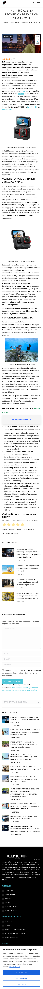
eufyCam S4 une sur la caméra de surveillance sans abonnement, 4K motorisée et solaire (23, 779)
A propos (8, 922)
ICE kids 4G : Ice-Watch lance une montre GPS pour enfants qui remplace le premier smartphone (25, 806)
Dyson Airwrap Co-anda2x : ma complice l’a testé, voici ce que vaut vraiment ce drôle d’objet (24, 744)
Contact (8, 926)
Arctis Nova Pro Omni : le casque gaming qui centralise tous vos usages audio (28, 582)
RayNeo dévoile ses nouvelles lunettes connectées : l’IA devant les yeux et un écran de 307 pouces (25, 732)
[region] (21, 967)
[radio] (4, 524)
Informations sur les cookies (16, 934)
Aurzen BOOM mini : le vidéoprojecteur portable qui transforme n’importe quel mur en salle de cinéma (29, 553)
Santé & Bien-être (11, 911)
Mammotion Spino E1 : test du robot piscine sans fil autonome (24, 817)
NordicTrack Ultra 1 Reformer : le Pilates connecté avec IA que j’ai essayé (25, 768)
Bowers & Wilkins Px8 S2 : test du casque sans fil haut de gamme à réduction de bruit (28, 596)
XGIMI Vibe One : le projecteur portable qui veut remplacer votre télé (28, 568)
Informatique (10, 895)
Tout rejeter (21, 984)
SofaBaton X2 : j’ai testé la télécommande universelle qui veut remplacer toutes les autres (23, 757)
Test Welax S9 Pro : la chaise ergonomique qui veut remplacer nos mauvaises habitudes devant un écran (25, 828)
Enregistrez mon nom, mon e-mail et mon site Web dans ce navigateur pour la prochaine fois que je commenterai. (21, 673)
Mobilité (8, 903)
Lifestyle (8, 899)
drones (21, 94)
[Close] (40, 947)
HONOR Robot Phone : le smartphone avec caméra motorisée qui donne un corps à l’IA (24, 719)
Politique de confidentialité (15, 930)
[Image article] (8, 552)
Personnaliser (21, 978)
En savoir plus (14, 967)
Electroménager (11, 907)
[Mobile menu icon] (38, 3)
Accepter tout (21, 972)
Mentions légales (11, 938)
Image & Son (8, 36)
